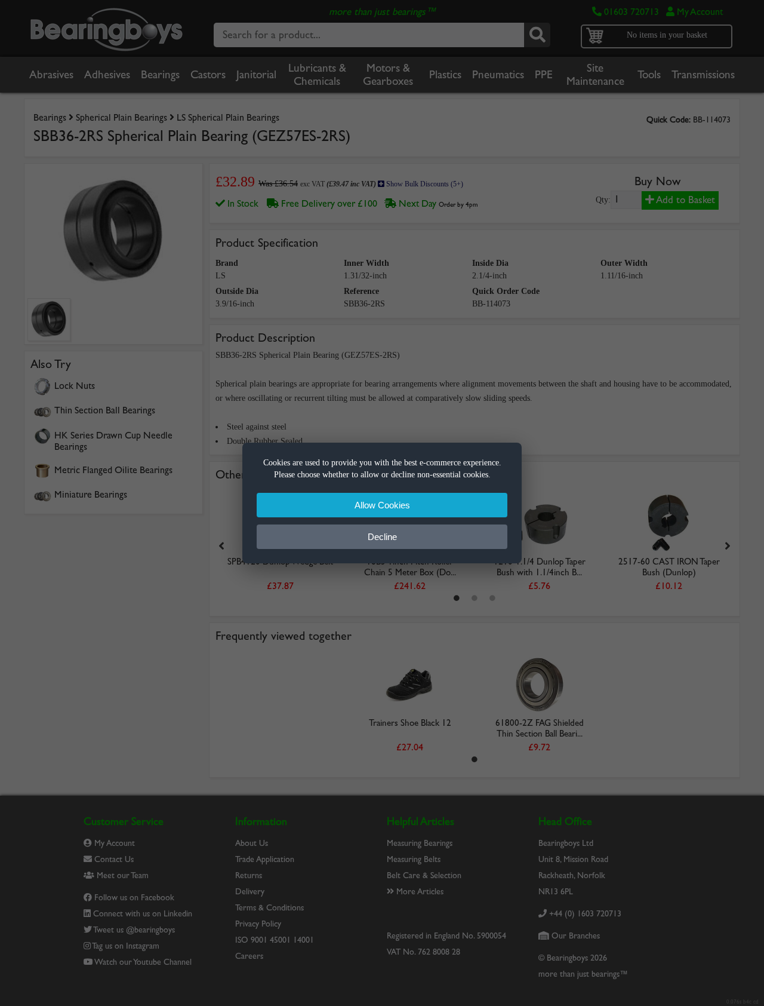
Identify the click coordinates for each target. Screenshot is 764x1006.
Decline (382, 537)
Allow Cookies (382, 505)
